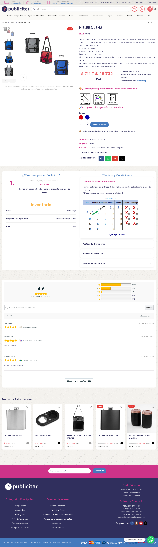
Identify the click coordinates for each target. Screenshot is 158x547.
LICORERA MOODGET (13, 435)
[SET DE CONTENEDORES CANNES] (141, 418)
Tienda (12, 23)
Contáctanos (58, 528)
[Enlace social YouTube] (141, 523)
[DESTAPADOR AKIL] (47, 418)
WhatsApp (142, 81)
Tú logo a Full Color (20, 528)
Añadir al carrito (99, 125)
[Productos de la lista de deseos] (134, 9)
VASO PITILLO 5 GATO (32, 341)
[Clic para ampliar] (23, 77)
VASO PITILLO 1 (30, 360)
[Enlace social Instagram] (136, 523)
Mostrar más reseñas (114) (79, 381)
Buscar (149, 307)
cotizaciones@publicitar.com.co (131, 517)
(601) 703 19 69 (133, 509)
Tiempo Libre (20, 506)
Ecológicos (20, 514)
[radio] (81, 117)
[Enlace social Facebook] (132, 523)
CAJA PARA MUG (30, 327)
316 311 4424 (136, 514)
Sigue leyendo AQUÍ (116, 234)
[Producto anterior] (148, 22)
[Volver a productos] (151, 22)
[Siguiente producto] (154, 22)
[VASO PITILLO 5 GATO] (20, 340)
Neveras (101, 139)
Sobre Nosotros (57, 506)
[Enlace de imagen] (21, 486)
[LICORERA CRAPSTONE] (110, 418)
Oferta (91, 143)
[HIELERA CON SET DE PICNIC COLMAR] (79, 418)
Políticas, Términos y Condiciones (58, 514)
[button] (5, 81)
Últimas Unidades (20, 523)
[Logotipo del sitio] (15, 9)
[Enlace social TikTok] (145, 523)
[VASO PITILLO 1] (20, 360)
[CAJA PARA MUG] (20, 327)
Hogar (93, 139)
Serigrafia (120, 148)
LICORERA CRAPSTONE (108, 435)
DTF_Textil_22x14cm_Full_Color (101, 148)
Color (81, 113)
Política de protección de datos (57, 519)
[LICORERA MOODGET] (16, 418)
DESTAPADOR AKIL (43, 435)
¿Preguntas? (58, 523)
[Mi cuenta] (142, 9)
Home (4, 23)
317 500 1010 (136, 512)
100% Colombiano (20, 519)
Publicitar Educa (57, 510)
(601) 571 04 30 (133, 506)
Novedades (20, 510)
